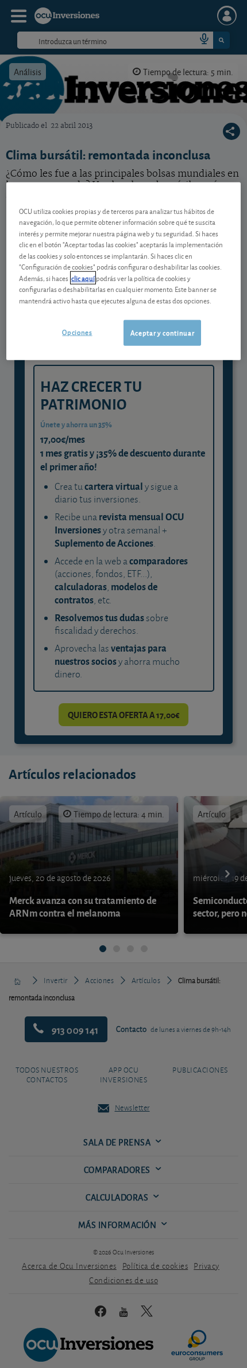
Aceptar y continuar (162, 332)
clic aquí (83, 277)
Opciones (77, 331)
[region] (123, 271)
